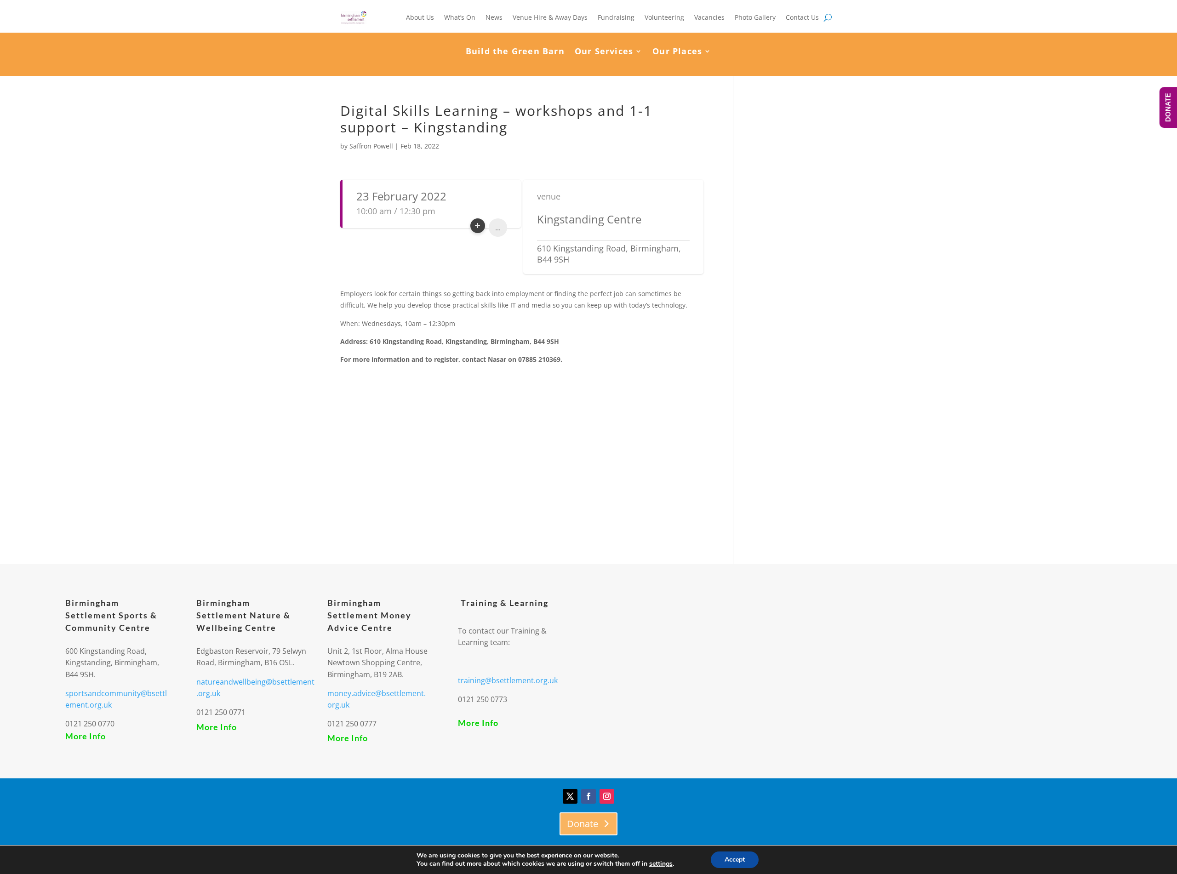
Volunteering (664, 17)
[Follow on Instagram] (607, 796)
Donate (582, 823)
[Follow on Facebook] (588, 796)
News (494, 17)
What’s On (459, 17)
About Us (420, 17)
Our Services (604, 52)
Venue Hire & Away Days (550, 17)
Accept (735, 859)
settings (661, 864)
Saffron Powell (371, 146)
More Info (85, 736)
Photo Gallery (755, 17)
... (498, 228)
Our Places (677, 52)
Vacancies (709, 17)
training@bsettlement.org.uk (508, 680)
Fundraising (616, 17)
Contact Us (802, 17)
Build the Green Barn (515, 52)
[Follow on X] (570, 796)
